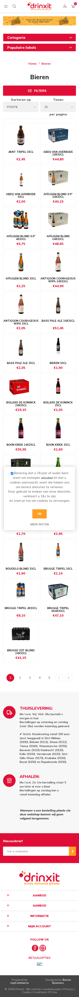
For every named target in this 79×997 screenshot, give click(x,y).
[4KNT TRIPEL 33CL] (20, 135)
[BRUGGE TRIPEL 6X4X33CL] (58, 591)
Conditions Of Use (45, 992)
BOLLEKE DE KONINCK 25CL (58, 404)
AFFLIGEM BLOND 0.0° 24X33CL (58, 195)
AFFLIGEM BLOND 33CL (21, 278)
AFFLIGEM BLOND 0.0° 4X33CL (20, 237)
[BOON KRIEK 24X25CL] (20, 428)
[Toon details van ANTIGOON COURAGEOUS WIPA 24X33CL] (58, 262)
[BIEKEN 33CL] (58, 346)
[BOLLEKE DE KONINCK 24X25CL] (20, 386)
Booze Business (61, 981)
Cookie (26, 992)
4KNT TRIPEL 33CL (20, 152)
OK (39, 513)
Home (32, 63)
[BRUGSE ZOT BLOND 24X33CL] (20, 634)
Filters (40, 90)
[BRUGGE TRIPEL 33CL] (58, 552)
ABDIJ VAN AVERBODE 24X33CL (58, 153)
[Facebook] (35, 948)
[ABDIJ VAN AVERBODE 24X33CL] (58, 135)
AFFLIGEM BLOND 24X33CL (58, 237)
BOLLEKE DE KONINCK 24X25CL (21, 404)
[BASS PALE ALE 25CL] (20, 346)
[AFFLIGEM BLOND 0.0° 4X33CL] (20, 219)
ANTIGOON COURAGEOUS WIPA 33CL (20, 322)
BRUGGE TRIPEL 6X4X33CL (58, 609)
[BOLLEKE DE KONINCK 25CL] (58, 386)
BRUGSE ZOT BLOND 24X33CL (21, 652)
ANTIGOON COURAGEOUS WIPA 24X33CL (58, 280)
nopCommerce (19, 983)
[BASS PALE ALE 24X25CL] (58, 304)
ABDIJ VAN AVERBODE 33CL (21, 195)
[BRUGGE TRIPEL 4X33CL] (20, 591)
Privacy (68, 989)
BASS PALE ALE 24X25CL (58, 320)
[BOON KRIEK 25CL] (58, 428)
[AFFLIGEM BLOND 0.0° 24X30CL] (58, 177)
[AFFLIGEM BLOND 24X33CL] (58, 219)
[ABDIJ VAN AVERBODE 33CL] (20, 177)
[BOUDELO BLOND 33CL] (20, 552)
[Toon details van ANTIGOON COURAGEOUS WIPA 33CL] (20, 304)
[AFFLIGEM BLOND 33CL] (20, 262)
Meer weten (39, 524)
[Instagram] (43, 948)
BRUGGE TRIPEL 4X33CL (21, 608)
